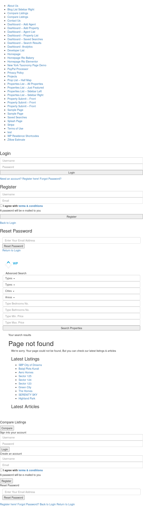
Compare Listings (17, 13)
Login (71, 172)
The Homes (25, 391)
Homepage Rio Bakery (20, 58)
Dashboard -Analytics (20, 46)
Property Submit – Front (21, 98)
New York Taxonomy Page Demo (26, 65)
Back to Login (8, 223)
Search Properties (71, 328)
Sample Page (15, 110)
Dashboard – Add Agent (21, 24)
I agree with (23, 206)
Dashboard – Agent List (21, 31)
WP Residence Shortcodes (23, 136)
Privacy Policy (15, 72)
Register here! (8, 504)
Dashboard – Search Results (24, 43)
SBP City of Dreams (30, 365)
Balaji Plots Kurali (29, 368)
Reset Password (13, 246)
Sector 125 (25, 376)
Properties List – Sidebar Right (25, 95)
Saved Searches (17, 117)
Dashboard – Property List (22, 35)
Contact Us (13, 20)
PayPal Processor (17, 69)
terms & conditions (31, 206)
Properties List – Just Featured (25, 87)
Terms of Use (15, 128)
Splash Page (14, 121)
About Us (12, 5)
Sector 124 (25, 380)
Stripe (10, 124)
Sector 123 (25, 383)
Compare (6, 428)
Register (72, 216)
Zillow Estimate (16, 139)
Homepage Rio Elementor (22, 61)
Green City (25, 387)
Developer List (15, 50)
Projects (12, 76)
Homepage (13, 54)
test (9, 132)
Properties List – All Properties (25, 84)
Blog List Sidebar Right (20, 9)
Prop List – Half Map (19, 80)
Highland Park (27, 398)
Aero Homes (26, 372)
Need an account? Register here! (19, 178)
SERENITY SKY (28, 394)
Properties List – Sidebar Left (24, 91)
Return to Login (11, 250)
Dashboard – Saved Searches (25, 39)
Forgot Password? (50, 178)
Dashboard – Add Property (23, 28)
